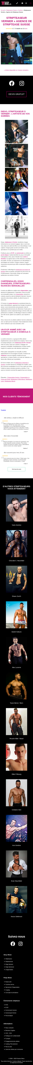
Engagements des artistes (12, 1041)
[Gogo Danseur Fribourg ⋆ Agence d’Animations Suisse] (16, 757)
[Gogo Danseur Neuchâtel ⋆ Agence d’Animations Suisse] (16, 544)
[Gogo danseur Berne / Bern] (16, 686)
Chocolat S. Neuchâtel (16, 560)
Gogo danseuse (9, 967)
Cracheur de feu (9, 984)
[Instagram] (26, 3)
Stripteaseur (8, 958)
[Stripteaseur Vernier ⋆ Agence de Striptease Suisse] (16, 64)
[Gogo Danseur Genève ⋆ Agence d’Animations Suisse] (16, 828)
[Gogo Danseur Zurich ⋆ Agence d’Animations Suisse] (16, 579)
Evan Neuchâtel (16, 881)
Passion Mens (20, 1058)
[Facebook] (22, 3)
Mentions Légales (10, 1030)
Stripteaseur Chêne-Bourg (18, 379)
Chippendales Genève (13, 377)
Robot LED (8, 981)
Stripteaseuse (9, 961)
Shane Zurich (16, 596)
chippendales (19, 294)
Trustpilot (3, 410)
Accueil (3, 10)
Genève (20, 10)
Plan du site (8, 1046)
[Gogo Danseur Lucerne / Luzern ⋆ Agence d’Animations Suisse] (16, 651)
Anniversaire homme (11, 1010)
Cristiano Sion (16, 810)
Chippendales (9, 969)
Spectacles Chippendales (12, 987)
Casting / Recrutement (11, 1044)
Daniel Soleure (16, 632)
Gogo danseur (9, 964)
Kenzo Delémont (16, 916)
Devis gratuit (17, 94)
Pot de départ (9, 1015)
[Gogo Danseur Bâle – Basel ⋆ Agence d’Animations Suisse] (16, 722)
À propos (7, 1038)
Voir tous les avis (16, 469)
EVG (6, 1004)
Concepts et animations (11, 992)
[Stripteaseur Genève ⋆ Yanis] (16, 508)
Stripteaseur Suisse (11, 10)
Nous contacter (9, 1027)
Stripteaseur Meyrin (10, 381)
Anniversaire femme (10, 1013)
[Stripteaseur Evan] (16, 864)
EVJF (6, 1007)
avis (26, 28)
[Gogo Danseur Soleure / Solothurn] (16, 615)
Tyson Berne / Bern (16, 703)
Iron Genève (16, 845)
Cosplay (7, 990)
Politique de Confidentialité (12, 1036)
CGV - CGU (8, 1033)
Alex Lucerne (16, 667)
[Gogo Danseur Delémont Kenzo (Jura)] (16, 900)
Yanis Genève (16, 525)
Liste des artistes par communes (14, 1049)
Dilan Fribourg (16, 774)
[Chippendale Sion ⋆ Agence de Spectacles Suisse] (16, 793)
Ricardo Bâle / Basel (16, 738)
